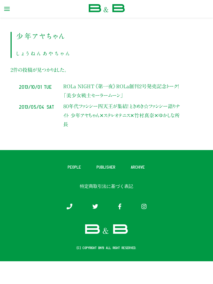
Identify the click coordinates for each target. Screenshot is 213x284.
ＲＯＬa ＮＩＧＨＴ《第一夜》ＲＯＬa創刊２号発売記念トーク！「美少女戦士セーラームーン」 (121, 91)
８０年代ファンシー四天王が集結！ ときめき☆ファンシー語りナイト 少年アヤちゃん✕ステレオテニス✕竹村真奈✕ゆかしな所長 (121, 115)
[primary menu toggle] (7, 9)
